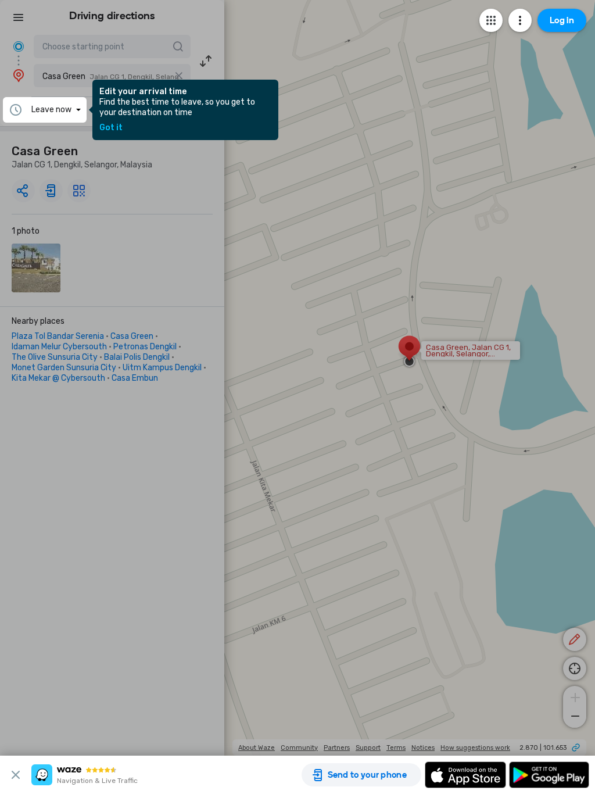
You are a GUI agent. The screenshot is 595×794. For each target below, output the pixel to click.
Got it (111, 128)
